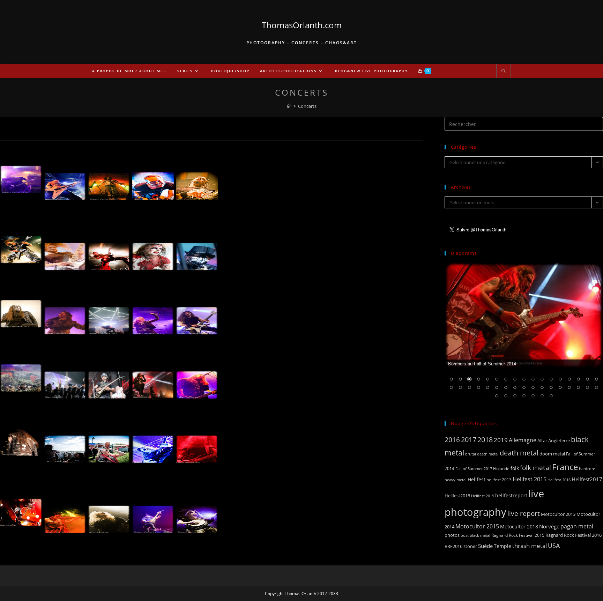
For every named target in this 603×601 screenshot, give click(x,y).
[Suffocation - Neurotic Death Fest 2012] (21, 508)
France (565, 467)
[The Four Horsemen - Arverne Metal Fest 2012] (153, 182)
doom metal (552, 454)
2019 (501, 440)
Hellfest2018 (457, 496)
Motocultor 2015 (477, 526)
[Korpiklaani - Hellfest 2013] (65, 380)
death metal (519, 453)
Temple (502, 546)
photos (452, 535)
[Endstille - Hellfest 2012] (153, 252)
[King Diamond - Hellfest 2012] (197, 252)
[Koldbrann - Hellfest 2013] (153, 316)
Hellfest (476, 479)
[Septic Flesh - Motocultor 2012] (197, 380)
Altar (542, 440)
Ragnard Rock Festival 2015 (517, 535)
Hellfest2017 (587, 479)
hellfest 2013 (499, 479)
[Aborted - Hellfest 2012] (65, 252)
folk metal (535, 467)
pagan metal (576, 526)
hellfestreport (511, 495)
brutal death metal (482, 454)
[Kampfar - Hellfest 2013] (109, 316)
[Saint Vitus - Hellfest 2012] (65, 182)
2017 (468, 439)
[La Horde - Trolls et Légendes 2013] (65, 515)
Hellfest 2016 (559, 479)
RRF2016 (453, 546)
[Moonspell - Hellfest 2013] (153, 380)
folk (515, 468)
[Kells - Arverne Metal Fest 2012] (197, 182)
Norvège (549, 526)
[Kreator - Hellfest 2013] (21, 373)
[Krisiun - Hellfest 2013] (197, 316)
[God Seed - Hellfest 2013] (21, 309)
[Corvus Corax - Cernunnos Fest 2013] (109, 182)
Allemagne (522, 440)
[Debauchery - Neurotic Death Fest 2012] (197, 444)
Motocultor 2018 (519, 526)
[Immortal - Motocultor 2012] (21, 438)
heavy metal (456, 479)
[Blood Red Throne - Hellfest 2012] (21, 245)
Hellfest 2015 (529, 479)
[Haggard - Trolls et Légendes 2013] (153, 515)
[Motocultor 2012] (65, 444)
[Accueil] (289, 106)
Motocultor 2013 (558, 514)
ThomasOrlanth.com (302, 25)
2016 (452, 439)
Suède (485, 545)
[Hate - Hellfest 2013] (21, 175)
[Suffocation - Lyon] (109, 515)
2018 (485, 439)
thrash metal (529, 546)
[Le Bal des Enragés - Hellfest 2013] (109, 380)
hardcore (587, 468)
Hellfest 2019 (482, 495)
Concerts (307, 106)
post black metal (475, 535)
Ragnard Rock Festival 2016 (573, 535)
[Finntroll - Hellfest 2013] (65, 316)
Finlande (501, 468)
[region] (524, 334)
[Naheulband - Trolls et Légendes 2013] (197, 515)
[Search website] (503, 71)
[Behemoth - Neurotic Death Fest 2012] (153, 444)
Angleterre (559, 440)
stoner (470, 546)
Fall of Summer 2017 (473, 468)
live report (523, 513)
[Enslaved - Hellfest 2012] (109, 252)
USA (554, 545)
